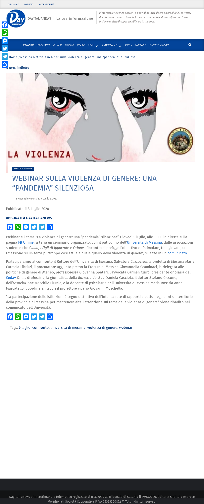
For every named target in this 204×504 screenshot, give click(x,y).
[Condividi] (5, 64)
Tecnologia (140, 45)
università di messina (68, 327)
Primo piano (43, 45)
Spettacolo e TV (110, 45)
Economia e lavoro (159, 45)
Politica (81, 45)
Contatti (29, 4)
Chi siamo (13, 4)
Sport (91, 45)
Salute (128, 45)
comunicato (177, 253)
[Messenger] (5, 41)
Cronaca (69, 45)
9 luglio (24, 327)
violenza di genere (102, 327)
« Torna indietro (17, 68)
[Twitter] (5, 49)
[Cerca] (189, 45)
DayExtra (57, 45)
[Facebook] (5, 25)
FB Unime (26, 242)
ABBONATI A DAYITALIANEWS (29, 218)
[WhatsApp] (5, 33)
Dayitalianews (39, 19)
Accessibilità (46, 4)
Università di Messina (144, 242)
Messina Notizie (23, 168)
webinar (125, 327)
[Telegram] (5, 56)
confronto (40, 327)
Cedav (11, 277)
